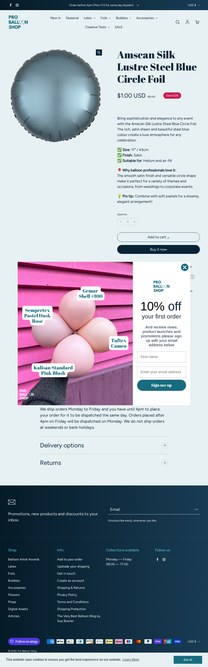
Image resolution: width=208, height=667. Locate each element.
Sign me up (161, 385)
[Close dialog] (184, 267)
